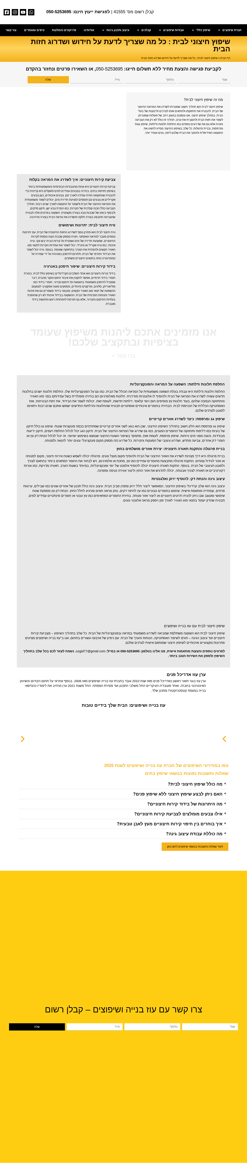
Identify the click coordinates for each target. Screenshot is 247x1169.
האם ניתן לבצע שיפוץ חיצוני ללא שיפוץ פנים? (177, 794)
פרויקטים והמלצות (64, 30)
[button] (23, 739)
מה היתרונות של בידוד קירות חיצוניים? (184, 803)
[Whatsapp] (31, 12)
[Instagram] (15, 12)
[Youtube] (23, 12)
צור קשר (11, 30)
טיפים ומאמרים (34, 30)
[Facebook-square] (7, 12)
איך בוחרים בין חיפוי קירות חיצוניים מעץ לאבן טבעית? (169, 823)
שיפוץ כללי (203, 30)
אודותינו (89, 30)
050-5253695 (109, 69)
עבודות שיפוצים (173, 30)
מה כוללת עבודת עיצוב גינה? (194, 833)
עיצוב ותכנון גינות (118, 30)
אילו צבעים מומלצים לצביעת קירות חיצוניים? (178, 813)
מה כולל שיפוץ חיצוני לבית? (195, 784)
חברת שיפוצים (231, 30)
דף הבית (225, 57)
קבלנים (146, 30)
